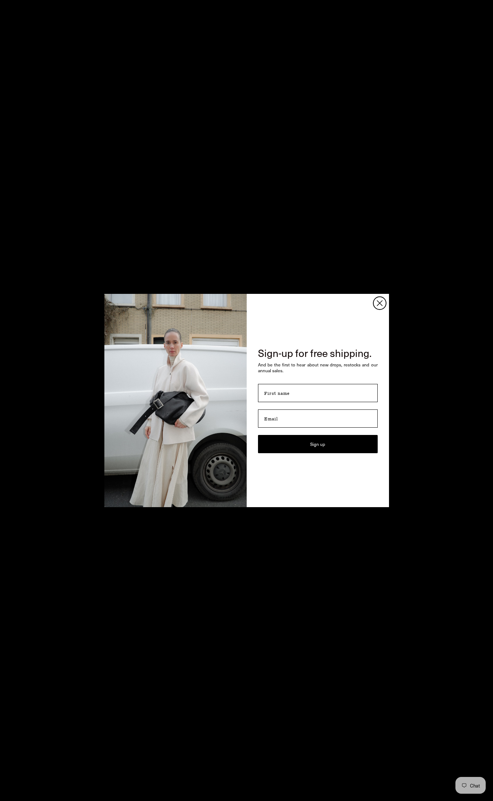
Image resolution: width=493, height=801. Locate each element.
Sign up (317, 444)
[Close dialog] (379, 303)
